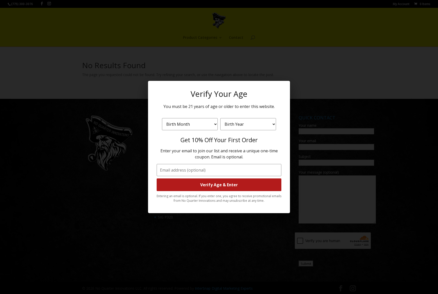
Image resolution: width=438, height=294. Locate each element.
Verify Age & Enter (219, 185)
